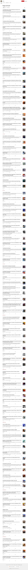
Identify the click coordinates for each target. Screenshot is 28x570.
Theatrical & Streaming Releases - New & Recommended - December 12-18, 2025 (12, 517)
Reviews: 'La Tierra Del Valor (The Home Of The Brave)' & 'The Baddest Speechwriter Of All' (12, 441)
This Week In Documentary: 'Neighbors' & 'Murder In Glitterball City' (12, 400)
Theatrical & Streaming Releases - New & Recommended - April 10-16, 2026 (12, 300)
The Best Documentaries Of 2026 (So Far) (9, 253)
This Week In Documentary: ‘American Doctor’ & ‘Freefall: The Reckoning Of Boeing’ (12, 43)
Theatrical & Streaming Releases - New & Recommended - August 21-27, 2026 (12, 17)
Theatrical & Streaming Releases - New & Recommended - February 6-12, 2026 (12, 412)
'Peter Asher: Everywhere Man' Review (8, 146)
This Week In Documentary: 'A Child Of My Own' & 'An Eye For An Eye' (12, 61)
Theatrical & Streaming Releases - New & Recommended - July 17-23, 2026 (12, 103)
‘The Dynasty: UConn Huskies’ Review (8, 21)
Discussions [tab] (8, 7)
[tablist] (6, 7)
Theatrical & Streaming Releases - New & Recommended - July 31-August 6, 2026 (12, 81)
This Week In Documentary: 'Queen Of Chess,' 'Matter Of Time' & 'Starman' (12, 411)
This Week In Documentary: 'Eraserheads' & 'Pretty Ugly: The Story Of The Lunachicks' (12, 272)
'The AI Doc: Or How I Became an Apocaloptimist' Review (11, 317)
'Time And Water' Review (6, 192)
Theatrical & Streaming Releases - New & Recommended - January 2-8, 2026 (12, 481)
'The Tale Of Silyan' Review (7, 538)
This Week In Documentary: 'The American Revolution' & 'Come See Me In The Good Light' (12, 557)
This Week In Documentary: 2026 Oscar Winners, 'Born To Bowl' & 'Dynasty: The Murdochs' (11, 348)
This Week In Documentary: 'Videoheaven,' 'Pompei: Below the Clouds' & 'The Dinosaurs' (12, 358)
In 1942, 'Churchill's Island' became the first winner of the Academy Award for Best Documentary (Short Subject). (12, 233)
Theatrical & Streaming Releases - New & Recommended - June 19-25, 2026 (12, 153)
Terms (16, 564)
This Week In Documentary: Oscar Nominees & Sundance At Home (12, 446)
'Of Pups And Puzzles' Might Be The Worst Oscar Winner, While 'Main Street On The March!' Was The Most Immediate (12, 108)
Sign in (26, 1)
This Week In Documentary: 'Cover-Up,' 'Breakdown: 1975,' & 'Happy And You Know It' (12, 504)
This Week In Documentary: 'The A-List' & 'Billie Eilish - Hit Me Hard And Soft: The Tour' (12, 243)
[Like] (3, 36)
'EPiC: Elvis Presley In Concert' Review (8, 394)
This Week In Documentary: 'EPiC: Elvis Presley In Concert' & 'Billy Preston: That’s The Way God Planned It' (12, 383)
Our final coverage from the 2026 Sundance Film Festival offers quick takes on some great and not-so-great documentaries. (12, 418)
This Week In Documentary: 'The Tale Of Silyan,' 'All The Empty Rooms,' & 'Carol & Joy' (12, 544)
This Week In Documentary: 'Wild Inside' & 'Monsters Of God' (12, 80)
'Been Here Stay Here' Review (7, 237)
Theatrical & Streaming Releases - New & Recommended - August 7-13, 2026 (11, 63)
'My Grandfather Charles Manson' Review (9, 91)
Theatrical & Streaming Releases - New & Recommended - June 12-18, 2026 (12, 176)
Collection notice (20, 564)
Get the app (17, 566)
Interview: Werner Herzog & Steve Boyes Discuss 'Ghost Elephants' (11, 364)
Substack (10, 568)
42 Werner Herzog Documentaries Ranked (9, 353)
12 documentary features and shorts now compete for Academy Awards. (12, 453)
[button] (1, 2)
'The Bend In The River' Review (7, 32)
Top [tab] (5, 7)
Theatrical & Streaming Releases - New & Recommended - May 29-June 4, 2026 (12, 200)
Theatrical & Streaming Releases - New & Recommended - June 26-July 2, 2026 (12, 142)
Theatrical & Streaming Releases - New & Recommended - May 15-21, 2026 (12, 227)
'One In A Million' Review (6, 424)
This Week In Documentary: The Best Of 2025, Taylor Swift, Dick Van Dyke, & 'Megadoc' (12, 515)
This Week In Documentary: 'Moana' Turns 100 (10, 480)
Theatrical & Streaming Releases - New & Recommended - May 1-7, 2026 (12, 260)
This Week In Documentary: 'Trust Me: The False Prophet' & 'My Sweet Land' (12, 310)
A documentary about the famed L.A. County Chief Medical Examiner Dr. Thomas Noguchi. (12, 50)
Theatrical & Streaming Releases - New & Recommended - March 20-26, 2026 (12, 337)
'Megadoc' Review (5, 509)
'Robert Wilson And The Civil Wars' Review (9, 286)
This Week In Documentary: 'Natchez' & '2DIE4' (10, 429)
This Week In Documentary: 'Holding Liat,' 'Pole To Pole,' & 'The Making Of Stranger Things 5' (12, 469)
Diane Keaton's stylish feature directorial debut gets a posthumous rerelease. (12, 406)
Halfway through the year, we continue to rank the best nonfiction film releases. (11, 130)
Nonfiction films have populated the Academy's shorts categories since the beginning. (12, 331)
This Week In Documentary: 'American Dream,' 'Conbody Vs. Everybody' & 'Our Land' (12, 259)
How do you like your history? (6, 527)
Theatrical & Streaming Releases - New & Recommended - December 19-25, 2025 (12, 505)
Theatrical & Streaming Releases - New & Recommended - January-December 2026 (12, 486)
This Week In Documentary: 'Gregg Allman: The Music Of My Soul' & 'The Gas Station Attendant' (12, 175)
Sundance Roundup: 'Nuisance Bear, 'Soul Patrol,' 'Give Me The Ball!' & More (12, 417)
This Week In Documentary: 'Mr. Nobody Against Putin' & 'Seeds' (11, 458)
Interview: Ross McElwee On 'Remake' (8, 118)
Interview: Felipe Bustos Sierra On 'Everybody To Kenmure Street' (11, 220)
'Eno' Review (4, 157)
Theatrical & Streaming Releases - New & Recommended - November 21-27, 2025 (12, 552)
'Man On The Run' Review (6, 377)
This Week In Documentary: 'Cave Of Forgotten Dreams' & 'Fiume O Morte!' (11, 299)
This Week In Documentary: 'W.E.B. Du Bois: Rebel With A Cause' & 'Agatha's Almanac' (11, 226)
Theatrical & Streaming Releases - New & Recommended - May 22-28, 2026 (12, 215)
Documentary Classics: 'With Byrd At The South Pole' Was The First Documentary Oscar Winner (12, 341)
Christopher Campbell (7, 23)
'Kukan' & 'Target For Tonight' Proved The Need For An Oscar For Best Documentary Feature (12, 163)
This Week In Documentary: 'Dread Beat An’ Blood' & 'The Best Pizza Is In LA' (12, 86)
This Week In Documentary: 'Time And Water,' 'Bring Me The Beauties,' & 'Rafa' (12, 198)
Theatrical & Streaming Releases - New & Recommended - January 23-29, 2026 (12, 448)
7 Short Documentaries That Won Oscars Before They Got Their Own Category (11, 329)
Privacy (15, 564)
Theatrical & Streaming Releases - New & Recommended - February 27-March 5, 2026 (11, 373)
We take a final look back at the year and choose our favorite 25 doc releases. (11, 522)
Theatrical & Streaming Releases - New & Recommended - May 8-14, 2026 (12, 244)
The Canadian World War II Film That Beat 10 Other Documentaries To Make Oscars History (10, 231)
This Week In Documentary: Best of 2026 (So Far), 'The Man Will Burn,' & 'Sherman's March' (12, 124)
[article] (14, 12)
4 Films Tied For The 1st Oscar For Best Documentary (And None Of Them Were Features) (11, 73)
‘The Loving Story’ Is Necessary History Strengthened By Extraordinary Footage (11, 292)
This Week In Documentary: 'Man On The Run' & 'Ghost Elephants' (11, 372)
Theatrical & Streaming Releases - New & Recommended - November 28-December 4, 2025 (12, 546)
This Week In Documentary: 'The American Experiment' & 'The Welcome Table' (12, 152)
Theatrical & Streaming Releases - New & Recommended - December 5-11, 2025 (12, 533)
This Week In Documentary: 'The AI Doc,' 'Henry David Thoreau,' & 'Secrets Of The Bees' (12, 323)
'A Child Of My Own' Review (7, 67)
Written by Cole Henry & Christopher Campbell (8, 354)
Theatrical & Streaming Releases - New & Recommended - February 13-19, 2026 (12, 401)
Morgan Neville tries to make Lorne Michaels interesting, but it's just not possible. (12, 278)
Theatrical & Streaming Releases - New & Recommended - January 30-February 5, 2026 (11, 431)
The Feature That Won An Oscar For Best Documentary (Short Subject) (12, 27)
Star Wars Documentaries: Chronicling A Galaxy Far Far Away (12, 209)
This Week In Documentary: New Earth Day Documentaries (11, 282)
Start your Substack (12, 566)
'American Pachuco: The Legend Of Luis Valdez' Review (11, 96)
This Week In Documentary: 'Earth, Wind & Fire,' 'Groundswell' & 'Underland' (12, 186)
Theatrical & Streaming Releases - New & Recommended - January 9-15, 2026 (12, 471)
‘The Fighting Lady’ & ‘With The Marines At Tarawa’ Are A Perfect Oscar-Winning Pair (11, 10)
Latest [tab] (4, 7)
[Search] (24, 7)
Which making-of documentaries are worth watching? (9, 210)
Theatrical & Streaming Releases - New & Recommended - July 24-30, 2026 (12, 87)
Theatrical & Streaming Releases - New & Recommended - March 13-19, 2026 (12, 349)
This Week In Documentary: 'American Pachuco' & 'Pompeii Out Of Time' (12, 102)
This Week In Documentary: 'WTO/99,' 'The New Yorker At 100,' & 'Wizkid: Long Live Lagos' (12, 531)
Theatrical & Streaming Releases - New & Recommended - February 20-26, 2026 (12, 385)
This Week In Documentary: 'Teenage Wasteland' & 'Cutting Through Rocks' (12, 550)
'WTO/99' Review (5, 526)
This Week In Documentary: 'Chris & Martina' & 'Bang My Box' (12, 141)
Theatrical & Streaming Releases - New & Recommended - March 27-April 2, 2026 (12, 324)
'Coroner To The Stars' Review (7, 49)
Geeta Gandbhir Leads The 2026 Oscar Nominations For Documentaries (11, 452)
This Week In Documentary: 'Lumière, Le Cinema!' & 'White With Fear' (11, 335)
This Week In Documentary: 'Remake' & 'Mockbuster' (11, 113)
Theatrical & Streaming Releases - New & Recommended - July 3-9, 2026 (12, 125)
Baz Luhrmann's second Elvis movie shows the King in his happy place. (11, 395)
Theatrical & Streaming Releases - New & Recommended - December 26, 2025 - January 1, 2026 (12, 494)
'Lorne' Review (5, 276)
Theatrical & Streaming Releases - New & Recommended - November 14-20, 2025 (12, 558)
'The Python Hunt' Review (6, 248)
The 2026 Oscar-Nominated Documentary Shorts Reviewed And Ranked (12, 390)
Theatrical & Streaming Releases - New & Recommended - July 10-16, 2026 (12, 114)
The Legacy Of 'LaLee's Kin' (7, 463)
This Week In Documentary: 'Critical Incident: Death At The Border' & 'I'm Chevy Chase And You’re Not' (12, 492)
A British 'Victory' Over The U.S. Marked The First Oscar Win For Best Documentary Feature (12, 55)
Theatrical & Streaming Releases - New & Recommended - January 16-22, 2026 (12, 459)
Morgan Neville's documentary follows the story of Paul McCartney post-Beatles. (12, 379)
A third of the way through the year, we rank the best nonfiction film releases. (11, 255)
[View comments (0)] (9, 14)
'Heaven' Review (5, 405)
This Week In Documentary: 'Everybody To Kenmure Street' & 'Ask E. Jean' (12, 214)
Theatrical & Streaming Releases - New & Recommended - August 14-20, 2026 (12, 45)
